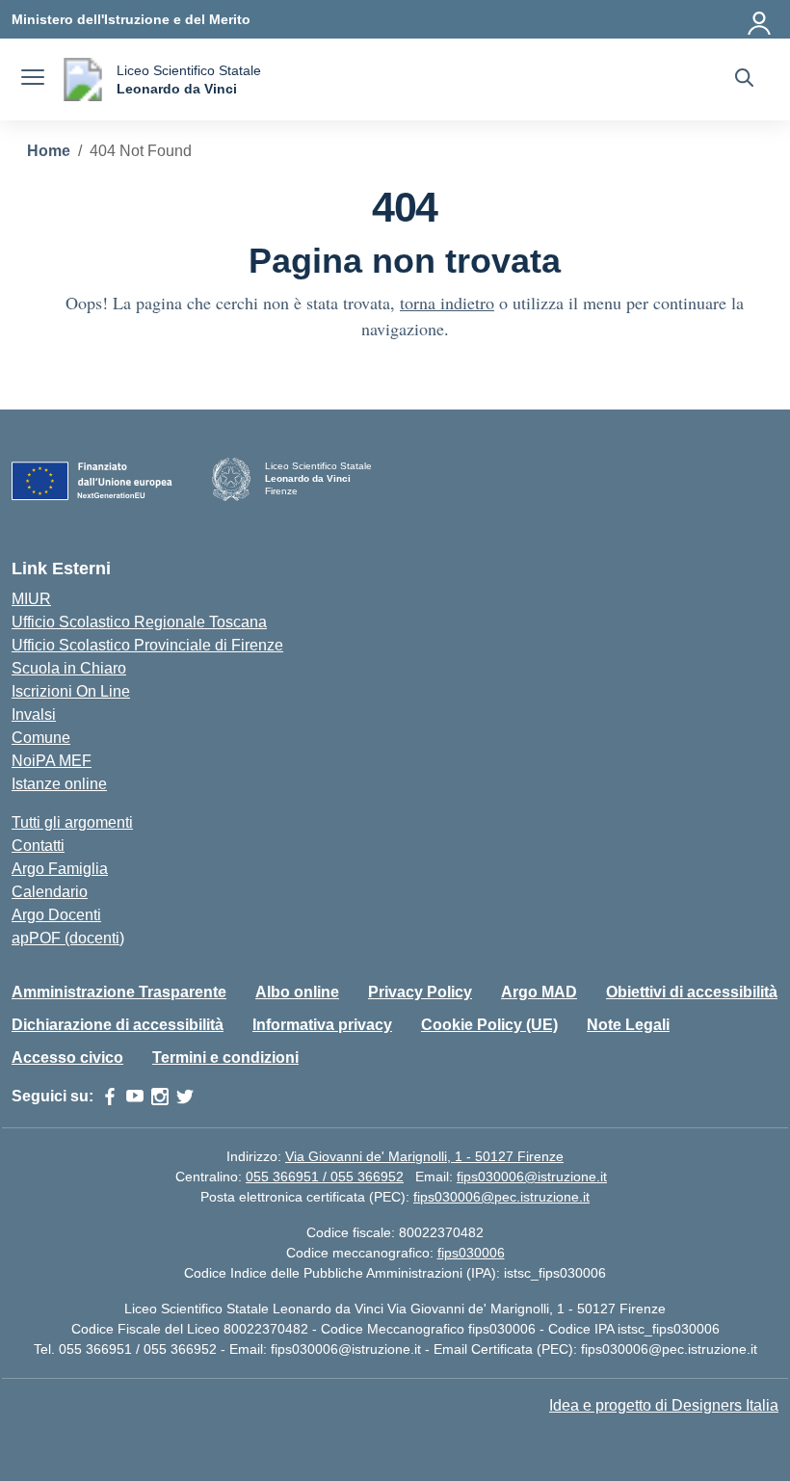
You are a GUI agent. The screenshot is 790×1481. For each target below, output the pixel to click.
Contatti (38, 845)
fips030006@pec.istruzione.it (501, 1196)
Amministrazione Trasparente (119, 992)
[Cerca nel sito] (744, 80)
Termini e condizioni (225, 1057)
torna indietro (447, 302)
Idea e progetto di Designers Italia (663, 1405)
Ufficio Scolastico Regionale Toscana (139, 622)
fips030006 (471, 1252)
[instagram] (160, 1096)
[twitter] (185, 1096)
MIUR (31, 599)
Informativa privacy (322, 1025)
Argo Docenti (56, 915)
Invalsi (34, 714)
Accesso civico (67, 1057)
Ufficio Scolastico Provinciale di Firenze (147, 645)
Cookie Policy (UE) (489, 1025)
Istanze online (59, 784)
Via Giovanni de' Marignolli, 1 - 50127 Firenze (424, 1156)
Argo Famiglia (60, 868)
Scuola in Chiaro (69, 668)
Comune (41, 737)
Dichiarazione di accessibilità (118, 1025)
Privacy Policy (420, 992)
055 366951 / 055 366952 (325, 1176)
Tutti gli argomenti (72, 822)
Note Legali (628, 1025)
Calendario (50, 892)
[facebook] (109, 1096)
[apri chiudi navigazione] (32, 80)
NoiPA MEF (52, 761)
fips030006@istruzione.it (532, 1176)
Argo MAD (539, 992)
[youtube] (135, 1096)
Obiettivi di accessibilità (691, 992)
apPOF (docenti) (68, 938)
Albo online (297, 992)
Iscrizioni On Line (71, 691)
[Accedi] (760, 19)
